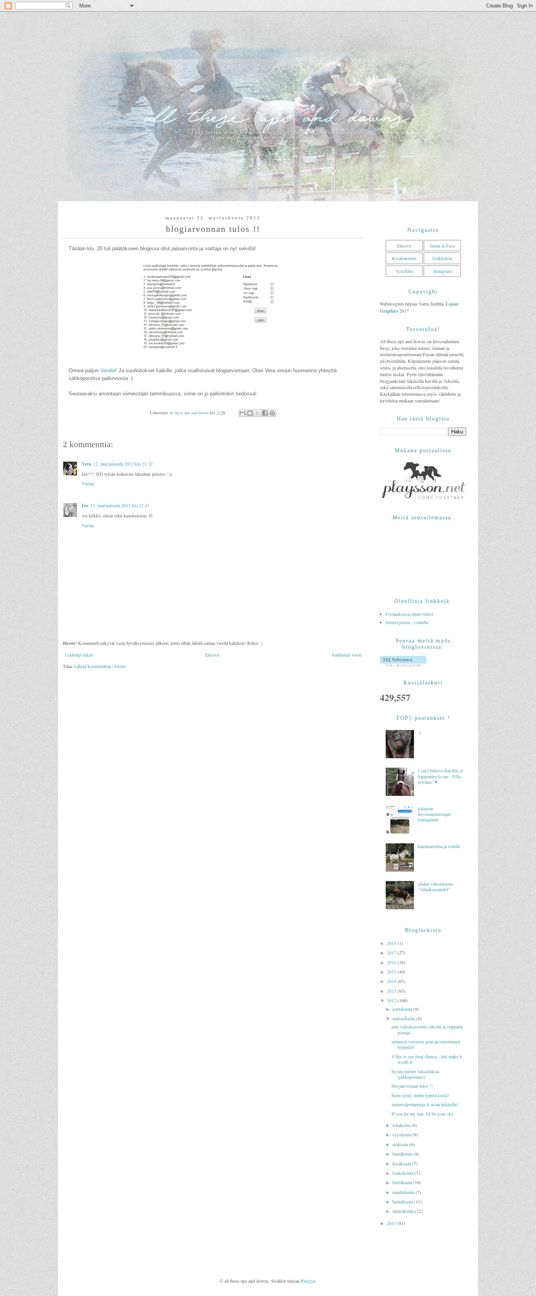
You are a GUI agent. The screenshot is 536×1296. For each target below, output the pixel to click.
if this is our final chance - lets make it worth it (427, 1059)
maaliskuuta (404, 1192)
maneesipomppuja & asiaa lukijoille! (425, 1104)
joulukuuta (402, 1009)
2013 (392, 991)
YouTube (404, 271)
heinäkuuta (403, 1153)
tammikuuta (403, 1211)
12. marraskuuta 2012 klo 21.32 (123, 464)
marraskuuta (404, 1018)
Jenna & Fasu (442, 245)
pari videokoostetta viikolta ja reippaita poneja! (427, 1029)
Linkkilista (442, 258)
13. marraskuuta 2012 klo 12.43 (119, 505)
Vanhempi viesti (346, 655)
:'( (419, 733)
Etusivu (212, 655)
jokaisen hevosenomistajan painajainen (434, 814)
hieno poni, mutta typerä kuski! (420, 1095)
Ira (85, 505)
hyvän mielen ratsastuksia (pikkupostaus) (415, 1074)
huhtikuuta (402, 1182)
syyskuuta (402, 1134)
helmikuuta (403, 1201)
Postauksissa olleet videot (409, 614)
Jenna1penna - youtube (407, 622)
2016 (392, 962)
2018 (392, 943)
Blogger (308, 1281)
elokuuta (400, 1144)
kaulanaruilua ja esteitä (438, 846)
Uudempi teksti (79, 655)
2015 (392, 971)
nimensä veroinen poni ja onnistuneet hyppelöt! (426, 1044)
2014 (392, 981)
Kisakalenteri (404, 258)
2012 (392, 1000)
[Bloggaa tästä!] (250, 413)
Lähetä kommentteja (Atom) (100, 666)
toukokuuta (403, 1173)
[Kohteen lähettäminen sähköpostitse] (242, 413)
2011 (392, 1223)
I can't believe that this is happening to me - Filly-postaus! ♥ (440, 776)
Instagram (442, 271)
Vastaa (88, 483)
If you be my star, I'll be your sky (423, 1113)
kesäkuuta (402, 1163)
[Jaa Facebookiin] (265, 413)
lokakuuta (402, 1125)
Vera (86, 464)
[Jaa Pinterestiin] (272, 413)
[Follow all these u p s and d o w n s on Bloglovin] (403, 664)
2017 (392, 952)
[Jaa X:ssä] (257, 413)
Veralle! (108, 370)
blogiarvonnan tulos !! (412, 1086)
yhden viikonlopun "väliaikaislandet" (435, 886)
